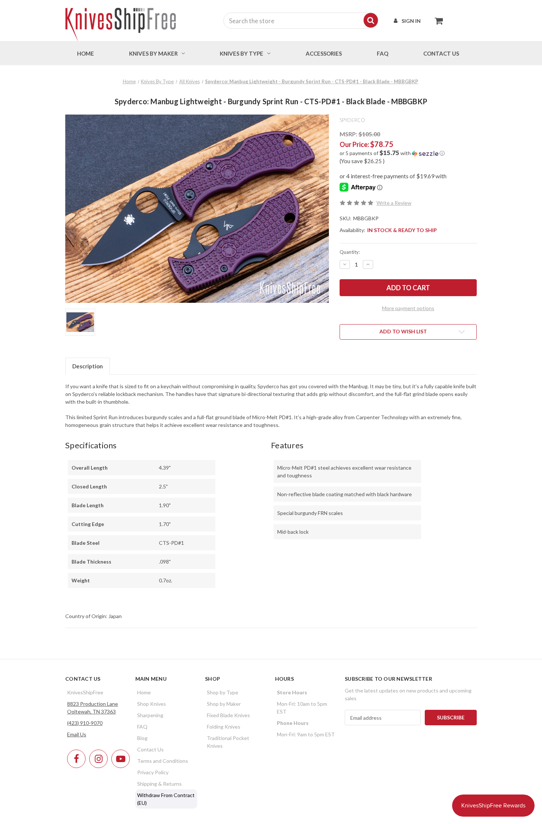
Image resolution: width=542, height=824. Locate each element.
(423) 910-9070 (85, 723)
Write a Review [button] (393, 203)
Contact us (441, 53)
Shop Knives (151, 704)
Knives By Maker (153, 53)
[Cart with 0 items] (437, 20)
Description (87, 366)
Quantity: (350, 252)
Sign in (411, 21)
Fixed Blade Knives (228, 715)
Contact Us (150, 749)
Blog (142, 738)
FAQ (382, 53)
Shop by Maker (224, 704)
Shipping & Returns (159, 784)
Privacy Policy (152, 772)
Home (85, 53)
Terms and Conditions (162, 761)
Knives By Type (241, 53)
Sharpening (150, 715)
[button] (408, 153)
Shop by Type (222, 692)
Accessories (324, 53)
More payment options (408, 308)
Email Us (76, 734)
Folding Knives (223, 726)
